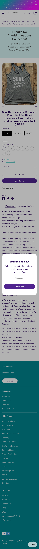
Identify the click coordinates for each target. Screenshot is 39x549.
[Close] (34, 256)
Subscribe (19, 286)
